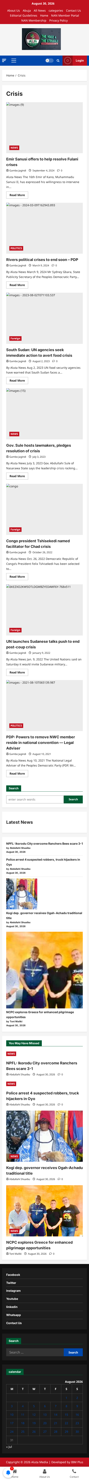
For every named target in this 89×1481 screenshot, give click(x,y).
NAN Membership (33, 20)
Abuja (27, 10)
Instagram (13, 1290)
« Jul (9, 1447)
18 (22, 1423)
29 (66, 1432)
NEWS (14, 147)
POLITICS (16, 248)
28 (55, 1432)
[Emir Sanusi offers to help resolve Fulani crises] (44, 127)
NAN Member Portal (65, 15)
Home (44, 15)
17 (11, 1423)
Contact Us (73, 10)
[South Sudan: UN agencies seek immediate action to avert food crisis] (44, 318)
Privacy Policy (58, 20)
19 (34, 1423)
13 (45, 1415)
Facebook (13, 1274)
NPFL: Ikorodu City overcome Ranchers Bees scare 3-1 (44, 843)
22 (66, 1423)
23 (77, 1423)
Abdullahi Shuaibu (19, 1074)
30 (77, 1432)
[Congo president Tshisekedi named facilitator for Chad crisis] (44, 509)
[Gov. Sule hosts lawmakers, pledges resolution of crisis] (44, 413)
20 (45, 1423)
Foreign (15, 338)
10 (11, 1415)
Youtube (12, 1298)
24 (11, 1432)
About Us (13, 10)
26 (34, 1432)
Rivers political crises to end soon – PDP (42, 259)
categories (56, 10)
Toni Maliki (15, 1253)
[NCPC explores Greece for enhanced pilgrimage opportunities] (44, 970)
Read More (19, 196)
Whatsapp (13, 1315)
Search (14, 788)
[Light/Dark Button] (49, 60)
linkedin (12, 1307)
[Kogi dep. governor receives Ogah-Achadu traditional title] (21, 893)
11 (22, 1415)
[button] (4, 60)
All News (40, 10)
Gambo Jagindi (17, 170)
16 (77, 1415)
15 (66, 1415)
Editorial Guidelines (23, 15)
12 (34, 1415)
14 (55, 1415)
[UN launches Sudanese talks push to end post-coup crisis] (44, 610)
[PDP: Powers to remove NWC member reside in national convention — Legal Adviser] (44, 705)
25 (22, 1432)
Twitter (11, 1283)
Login (80, 60)
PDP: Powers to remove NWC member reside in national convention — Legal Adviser (40, 742)
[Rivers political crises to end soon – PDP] (44, 228)
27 (45, 1432)
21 (55, 1423)
